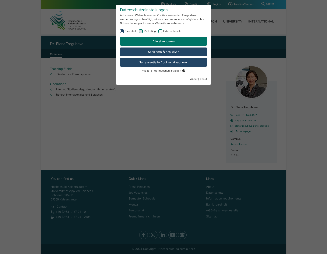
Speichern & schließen (163, 52)
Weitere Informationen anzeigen (162, 70)
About (194, 79)
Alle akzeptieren (164, 41)
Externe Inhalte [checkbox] (172, 31)
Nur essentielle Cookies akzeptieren (163, 62)
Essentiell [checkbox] (130, 31)
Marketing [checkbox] (150, 31)
